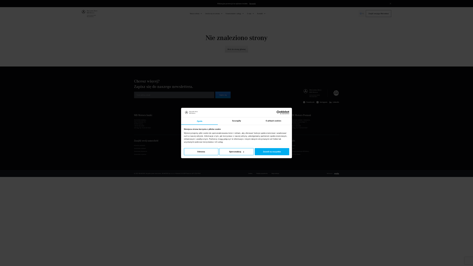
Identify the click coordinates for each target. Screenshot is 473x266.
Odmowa (201, 152)
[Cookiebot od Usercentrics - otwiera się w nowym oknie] (278, 112)
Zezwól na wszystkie (272, 152)
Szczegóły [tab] (236, 121)
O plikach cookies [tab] (273, 121)
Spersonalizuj (235, 152)
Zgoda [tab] (199, 121)
